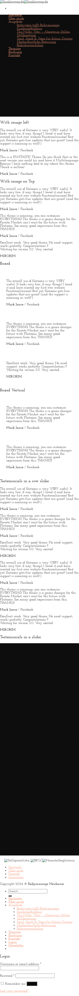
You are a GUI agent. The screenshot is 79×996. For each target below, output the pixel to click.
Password (7, 976)
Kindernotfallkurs (29, 28)
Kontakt (14, 55)
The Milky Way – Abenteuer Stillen (43, 32)
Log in (32, 983)
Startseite (15, 15)
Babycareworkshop (30, 45)
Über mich (16, 18)
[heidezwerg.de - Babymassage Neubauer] (24, 1)
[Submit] (10, 896)
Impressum (16, 877)
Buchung (15, 52)
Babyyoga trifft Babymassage (38, 25)
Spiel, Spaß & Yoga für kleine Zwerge (44, 38)
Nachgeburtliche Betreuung (36, 42)
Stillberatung (26, 35)
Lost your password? (14, 991)
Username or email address (20, 964)
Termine (14, 48)
